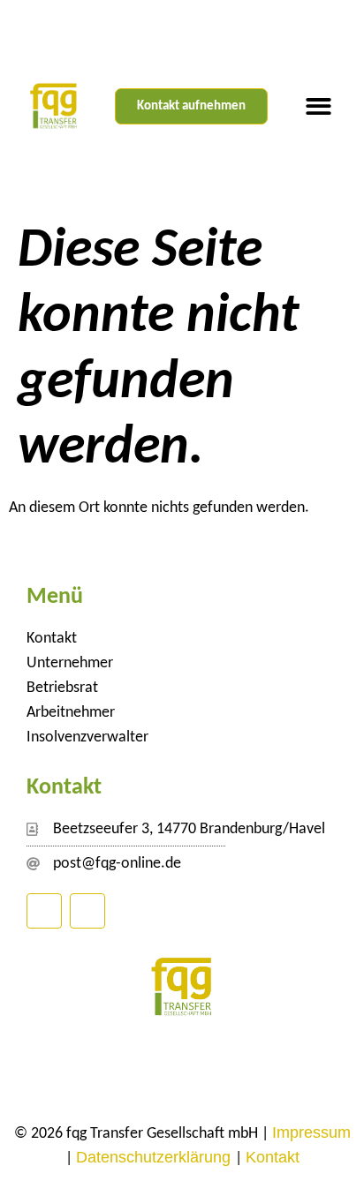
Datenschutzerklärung (155, 1157)
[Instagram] (87, 911)
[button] (318, 106)
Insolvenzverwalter (87, 737)
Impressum (311, 1132)
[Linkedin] (44, 911)
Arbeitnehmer (71, 712)
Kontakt (52, 638)
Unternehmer (70, 663)
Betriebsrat (62, 688)
